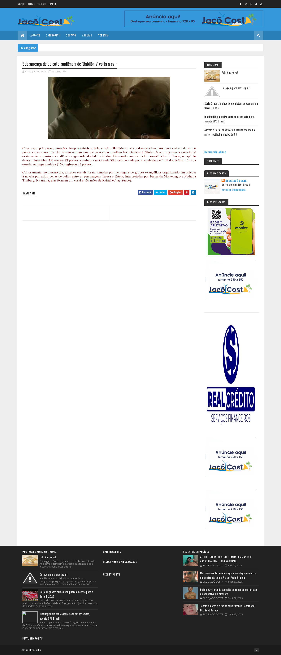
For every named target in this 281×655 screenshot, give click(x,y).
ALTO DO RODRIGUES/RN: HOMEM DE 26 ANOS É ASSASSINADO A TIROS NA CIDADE (225, 559)
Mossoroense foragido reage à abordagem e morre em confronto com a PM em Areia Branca (228, 575)
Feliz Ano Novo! (230, 72)
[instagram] (246, 4)
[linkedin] (251, 4)
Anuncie (21, 3)
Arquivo (87, 35)
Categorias (53, 35)
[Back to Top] (256, 650)
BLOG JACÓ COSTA (236, 181)
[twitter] (256, 4)
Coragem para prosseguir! (236, 88)
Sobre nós (41, 3)
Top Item (52, 3)
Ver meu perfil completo (233, 190)
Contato (31, 3)
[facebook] (241, 4)
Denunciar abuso (215, 152)
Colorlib (37, 649)
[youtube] (261, 4)
